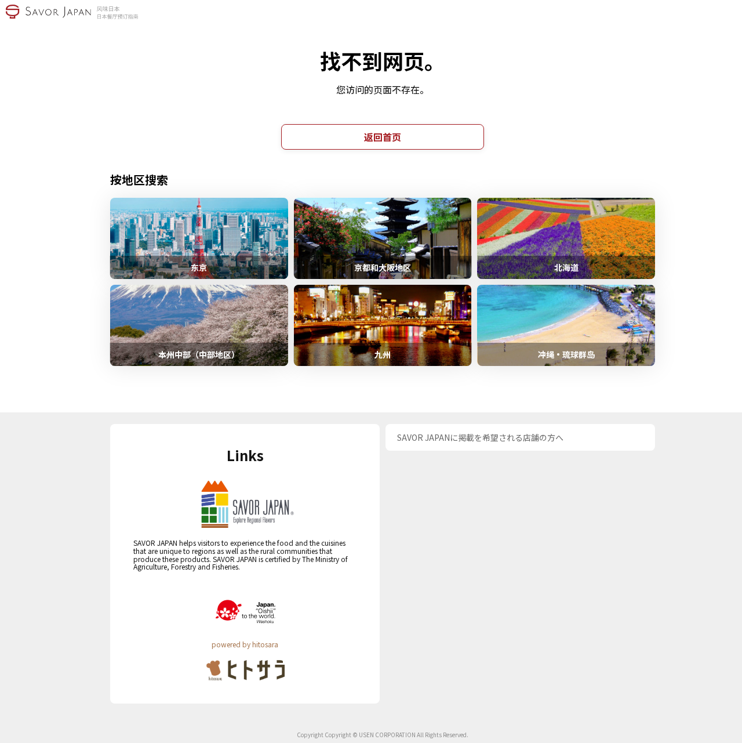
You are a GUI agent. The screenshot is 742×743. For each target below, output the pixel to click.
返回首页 (382, 137)
